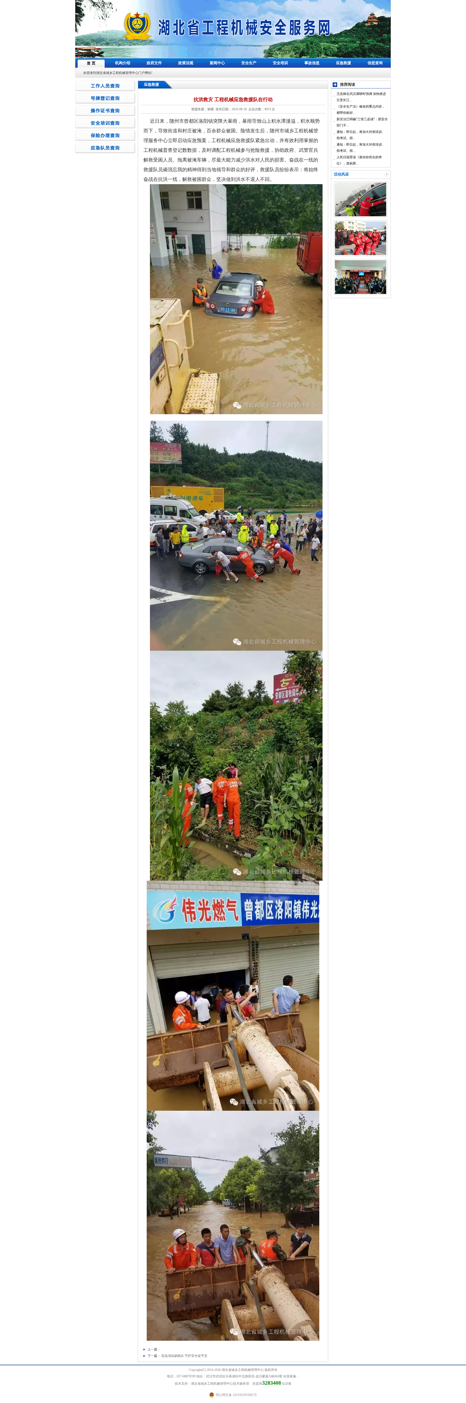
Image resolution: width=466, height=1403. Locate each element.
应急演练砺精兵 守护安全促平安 (184, 1356)
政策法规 (185, 63)
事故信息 (312, 63)
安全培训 (280, 63)
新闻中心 (217, 63)
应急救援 (343, 63)
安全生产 (248, 63)
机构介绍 (122, 63)
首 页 (91, 63)
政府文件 (154, 63)
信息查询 (375, 63)
